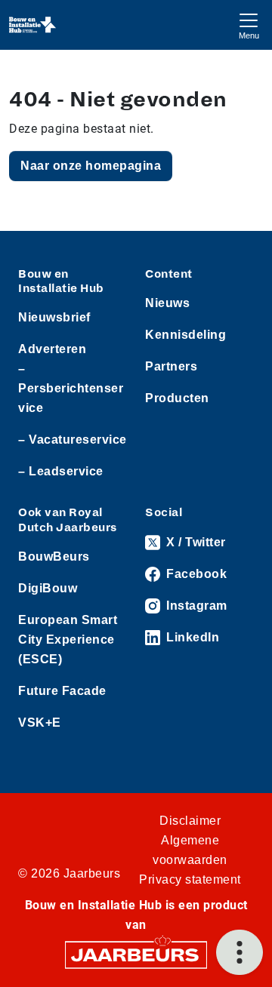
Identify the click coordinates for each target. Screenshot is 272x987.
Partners (171, 366)
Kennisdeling (185, 334)
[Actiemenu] (239, 952)
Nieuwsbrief (54, 317)
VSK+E (39, 722)
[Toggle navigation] (248, 24)
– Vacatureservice (72, 439)
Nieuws (167, 303)
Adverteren (52, 349)
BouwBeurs (54, 556)
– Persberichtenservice (70, 388)
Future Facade (62, 690)
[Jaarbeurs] (136, 953)
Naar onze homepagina (90, 165)
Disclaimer (190, 820)
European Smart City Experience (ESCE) (67, 639)
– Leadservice (61, 471)
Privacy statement (190, 879)
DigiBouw (47, 588)
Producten (177, 398)
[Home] (33, 25)
